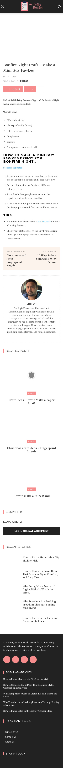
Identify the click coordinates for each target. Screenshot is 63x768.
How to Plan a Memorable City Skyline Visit (26, 679)
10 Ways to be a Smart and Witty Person (46, 258)
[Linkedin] (34, 336)
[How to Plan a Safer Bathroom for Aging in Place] (11, 620)
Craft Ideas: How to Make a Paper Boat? (31, 401)
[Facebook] (29, 336)
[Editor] (31, 289)
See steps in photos (12, 167)
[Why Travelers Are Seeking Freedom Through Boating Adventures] (11, 605)
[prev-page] (28, 503)
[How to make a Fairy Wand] (31, 471)
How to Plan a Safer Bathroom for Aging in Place (41, 619)
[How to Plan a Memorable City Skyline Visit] (11, 559)
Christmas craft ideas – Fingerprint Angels (16, 260)
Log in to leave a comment (31, 531)
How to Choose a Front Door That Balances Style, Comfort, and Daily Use (40, 574)
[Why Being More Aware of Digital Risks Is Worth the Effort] (11, 589)
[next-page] (34, 503)
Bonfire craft (44, 221)
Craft (14, 76)
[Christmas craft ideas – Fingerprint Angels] (31, 423)
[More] (40, 89)
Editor (24, 81)
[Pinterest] (24, 659)
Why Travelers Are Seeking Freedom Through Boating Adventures (39, 604)
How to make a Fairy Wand (31, 496)
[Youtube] (33, 659)
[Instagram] (15, 659)
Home (6, 76)
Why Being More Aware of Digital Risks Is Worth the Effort (38, 589)
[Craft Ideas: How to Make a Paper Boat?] (31, 375)
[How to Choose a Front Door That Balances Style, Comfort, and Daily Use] (11, 574)
